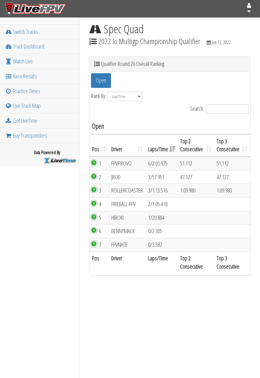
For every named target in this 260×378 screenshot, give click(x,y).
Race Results (24, 76)
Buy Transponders (29, 135)
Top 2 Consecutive (191, 145)
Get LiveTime (24, 120)
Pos (95, 149)
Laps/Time (158, 149)
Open (101, 80)
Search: (197, 108)
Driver (116, 149)
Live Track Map (26, 105)
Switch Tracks (25, 32)
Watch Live (22, 61)
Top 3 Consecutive (228, 145)
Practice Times (26, 91)
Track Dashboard (28, 46)
